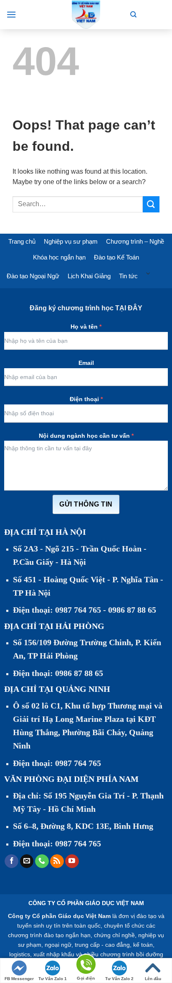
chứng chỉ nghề (114, 935)
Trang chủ (21, 241)
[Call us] (42, 861)
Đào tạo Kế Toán (116, 257)
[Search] (133, 14)
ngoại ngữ (58, 944)
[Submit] (151, 204)
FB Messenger (19, 978)
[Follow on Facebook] (11, 861)
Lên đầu (153, 978)
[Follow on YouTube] (72, 861)
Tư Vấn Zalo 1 (52, 978)
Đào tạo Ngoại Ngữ (33, 275)
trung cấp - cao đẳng (102, 944)
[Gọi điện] (86, 966)
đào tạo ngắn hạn (67, 935)
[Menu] (11, 14)
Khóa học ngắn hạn (59, 257)
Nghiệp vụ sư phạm (71, 241)
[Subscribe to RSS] (57, 861)
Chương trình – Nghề (135, 241)
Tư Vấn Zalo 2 (119, 978)
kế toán (143, 944)
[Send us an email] (27, 861)
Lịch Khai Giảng (89, 275)
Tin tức (128, 275)
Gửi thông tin (85, 504)
